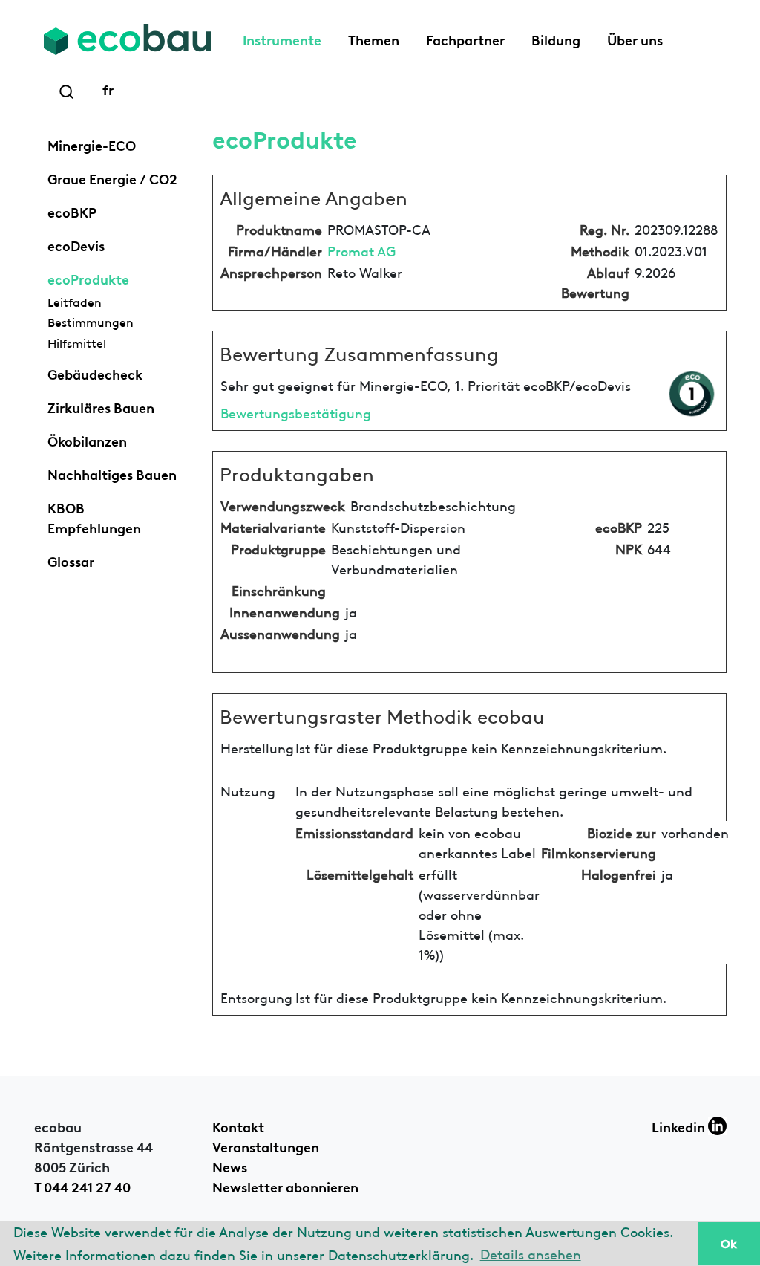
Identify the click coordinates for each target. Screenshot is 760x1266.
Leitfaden (75, 301)
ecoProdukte (88, 278)
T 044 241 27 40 (82, 1185)
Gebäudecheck (95, 373)
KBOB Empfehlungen (94, 516)
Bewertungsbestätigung (295, 412)
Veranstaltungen (265, 1145)
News (229, 1165)
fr (108, 88)
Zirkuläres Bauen (101, 406)
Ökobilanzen (87, 439)
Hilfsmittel (77, 342)
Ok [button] (729, 1243)
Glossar (71, 560)
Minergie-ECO (92, 144)
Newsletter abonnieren (285, 1185)
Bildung (555, 38)
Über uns (635, 38)
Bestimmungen (91, 322)
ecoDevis (76, 244)
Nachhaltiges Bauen (112, 473)
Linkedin (680, 1125)
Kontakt (238, 1125)
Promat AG (361, 250)
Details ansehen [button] (530, 1253)
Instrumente (282, 38)
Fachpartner (465, 38)
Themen (373, 38)
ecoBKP (72, 211)
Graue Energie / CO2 (112, 177)
